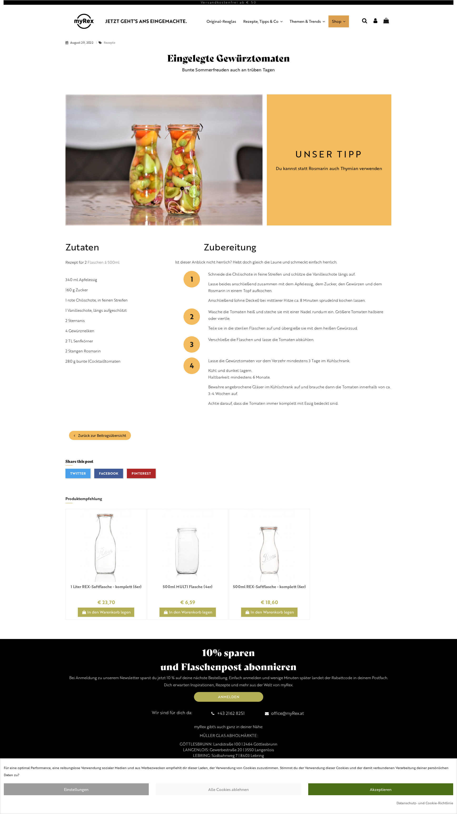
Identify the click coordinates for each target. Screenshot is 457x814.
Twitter (78, 473)
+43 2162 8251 (231, 713)
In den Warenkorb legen (109, 612)
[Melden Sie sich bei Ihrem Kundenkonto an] (375, 21)
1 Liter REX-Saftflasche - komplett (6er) (106, 586)
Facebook (108, 473)
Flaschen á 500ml (103, 262)
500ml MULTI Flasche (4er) (188, 586)
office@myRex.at (287, 713)
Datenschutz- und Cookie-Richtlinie (425, 803)
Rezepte (109, 42)
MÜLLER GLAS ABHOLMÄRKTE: (229, 735)
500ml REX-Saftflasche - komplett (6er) (269, 586)
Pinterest (141, 473)
